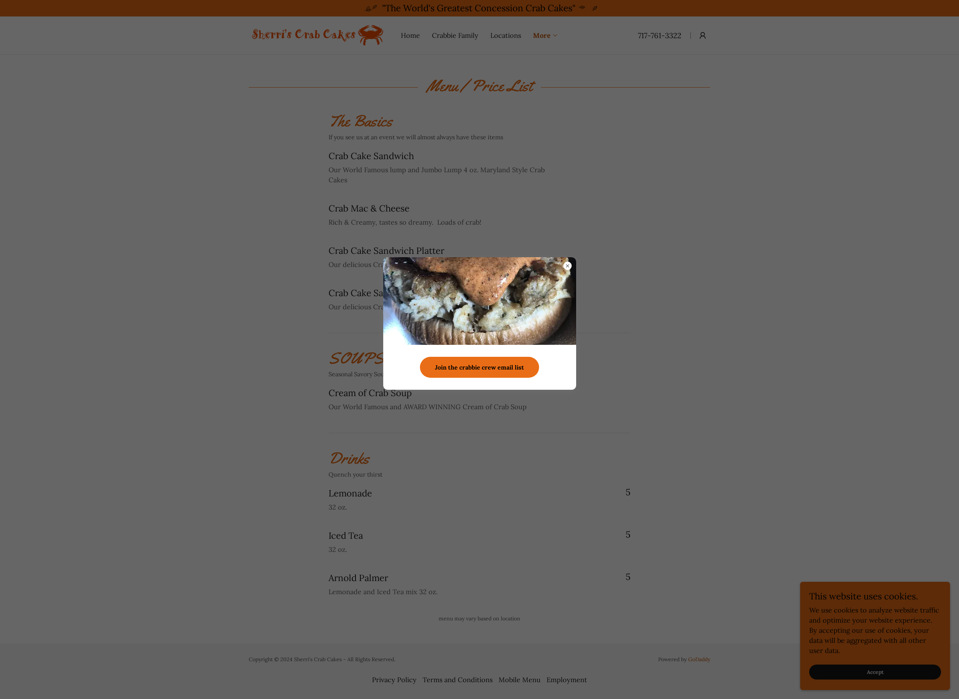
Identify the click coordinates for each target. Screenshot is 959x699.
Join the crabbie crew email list (479, 367)
